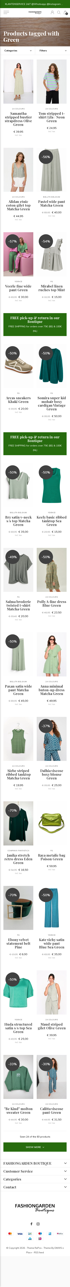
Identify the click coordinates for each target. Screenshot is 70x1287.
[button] (6, 12)
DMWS (58, 1248)
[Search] (58, 12)
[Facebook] (31, 1224)
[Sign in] (52, 12)
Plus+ (29, 1252)
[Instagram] (38, 1224)
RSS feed (39, 1252)
